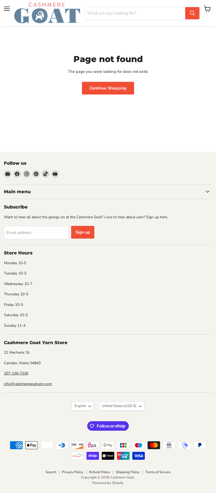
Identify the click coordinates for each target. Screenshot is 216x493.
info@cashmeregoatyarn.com (28, 383)
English (80, 406)
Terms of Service (158, 472)
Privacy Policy (72, 472)
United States (119, 406)
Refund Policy (99, 472)
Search (51, 472)
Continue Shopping (108, 88)
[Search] (192, 13)
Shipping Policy (128, 472)
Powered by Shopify (108, 483)
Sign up (82, 232)
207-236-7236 (16, 373)
